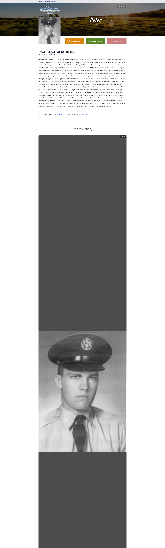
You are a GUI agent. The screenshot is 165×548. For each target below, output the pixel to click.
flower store (85, 114)
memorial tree (59, 114)
